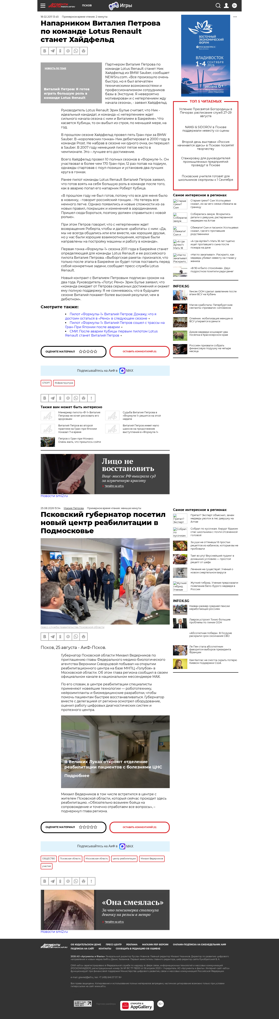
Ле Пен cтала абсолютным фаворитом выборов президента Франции (210, 649)
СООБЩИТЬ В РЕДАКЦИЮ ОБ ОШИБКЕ (138, 948)
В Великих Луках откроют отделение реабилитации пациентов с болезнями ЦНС (113, 764)
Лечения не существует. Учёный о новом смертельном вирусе (212, 571)
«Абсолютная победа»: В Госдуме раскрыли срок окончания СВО (210, 634)
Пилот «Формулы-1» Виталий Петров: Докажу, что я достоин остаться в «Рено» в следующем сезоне (110, 316)
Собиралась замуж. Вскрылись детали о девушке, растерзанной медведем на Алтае (212, 217)
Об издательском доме (86, 944)
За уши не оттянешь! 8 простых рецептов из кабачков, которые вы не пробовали (214, 545)
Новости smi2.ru (54, 496)
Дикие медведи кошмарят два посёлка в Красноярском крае (208, 333)
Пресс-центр (114, 944)
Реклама (131, 944)
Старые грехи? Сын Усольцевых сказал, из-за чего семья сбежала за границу (213, 204)
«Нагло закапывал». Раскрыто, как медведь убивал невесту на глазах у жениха (213, 258)
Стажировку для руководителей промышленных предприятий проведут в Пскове (205, 162)
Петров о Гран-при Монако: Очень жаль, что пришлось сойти (79, 440)
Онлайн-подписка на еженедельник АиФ (199, 944)
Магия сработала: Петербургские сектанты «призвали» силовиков (210, 306)
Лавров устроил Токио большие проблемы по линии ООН (209, 621)
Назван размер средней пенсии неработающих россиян (209, 607)
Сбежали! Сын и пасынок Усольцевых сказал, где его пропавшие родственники (214, 231)
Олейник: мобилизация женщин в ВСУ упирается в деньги (211, 320)
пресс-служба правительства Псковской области (72, 627)
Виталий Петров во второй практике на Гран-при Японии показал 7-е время (77, 429)
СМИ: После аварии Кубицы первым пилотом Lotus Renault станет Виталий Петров (111, 333)
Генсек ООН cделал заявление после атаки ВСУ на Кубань (213, 293)
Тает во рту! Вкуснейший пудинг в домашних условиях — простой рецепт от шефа (212, 559)
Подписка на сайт (82, 948)
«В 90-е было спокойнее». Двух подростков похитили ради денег (212, 270)
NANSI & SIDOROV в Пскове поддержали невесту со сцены (205, 128)
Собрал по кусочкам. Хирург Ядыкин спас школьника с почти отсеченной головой (214, 532)
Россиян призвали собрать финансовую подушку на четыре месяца (210, 348)
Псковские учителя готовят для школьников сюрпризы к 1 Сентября (205, 178)
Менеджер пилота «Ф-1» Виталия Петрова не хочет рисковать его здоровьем (79, 415)
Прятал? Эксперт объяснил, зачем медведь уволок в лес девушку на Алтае (212, 518)
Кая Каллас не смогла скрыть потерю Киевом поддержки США (213, 661)
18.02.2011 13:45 (50, 16)
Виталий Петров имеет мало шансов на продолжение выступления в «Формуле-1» (141, 429)
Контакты (105, 948)
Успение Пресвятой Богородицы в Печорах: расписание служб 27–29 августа (205, 112)
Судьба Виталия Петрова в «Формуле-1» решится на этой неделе (142, 415)
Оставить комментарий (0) (139, 351)
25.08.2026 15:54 (50, 508)
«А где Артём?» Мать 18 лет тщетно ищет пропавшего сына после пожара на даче (213, 244)
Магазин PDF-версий (155, 944)
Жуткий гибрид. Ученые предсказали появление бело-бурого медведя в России (214, 586)
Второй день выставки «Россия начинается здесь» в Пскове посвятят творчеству (205, 145)
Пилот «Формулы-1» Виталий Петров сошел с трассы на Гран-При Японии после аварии (115, 325)
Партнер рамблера (106, 1004)
